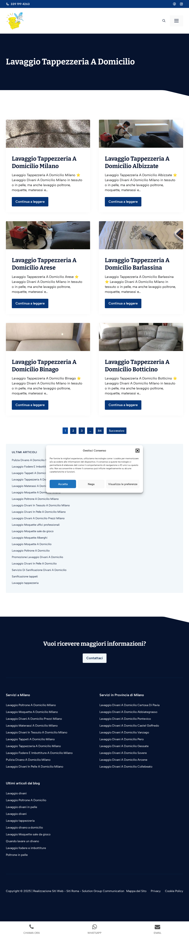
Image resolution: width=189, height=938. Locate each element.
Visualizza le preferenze (122, 484)
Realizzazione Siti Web (48, 891)
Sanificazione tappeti (25, 576)
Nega (91, 484)
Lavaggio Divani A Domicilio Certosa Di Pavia (129, 705)
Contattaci (94, 658)
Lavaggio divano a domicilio (24, 827)
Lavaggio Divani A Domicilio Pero (121, 739)
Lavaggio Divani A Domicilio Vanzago (124, 732)
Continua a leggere (30, 202)
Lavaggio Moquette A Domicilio (31, 544)
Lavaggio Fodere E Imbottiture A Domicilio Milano (43, 466)
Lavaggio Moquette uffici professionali (36, 524)
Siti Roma (72, 891)
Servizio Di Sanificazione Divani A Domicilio (39, 570)
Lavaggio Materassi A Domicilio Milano (36, 486)
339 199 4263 (20, 4)
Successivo (116, 430)
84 (100, 430)
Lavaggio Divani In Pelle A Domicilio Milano (39, 511)
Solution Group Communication (103, 891)
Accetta (63, 484)
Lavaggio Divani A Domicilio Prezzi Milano (38, 518)
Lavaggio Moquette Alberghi (29, 537)
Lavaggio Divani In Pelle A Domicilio (34, 563)
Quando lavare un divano (22, 841)
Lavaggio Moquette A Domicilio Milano (36, 492)
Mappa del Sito (136, 891)
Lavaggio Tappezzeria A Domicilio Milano (37, 479)
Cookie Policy (174, 891)
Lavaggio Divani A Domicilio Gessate (124, 746)
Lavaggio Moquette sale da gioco (33, 531)
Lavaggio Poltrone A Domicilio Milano (35, 499)
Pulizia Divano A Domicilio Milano (33, 460)
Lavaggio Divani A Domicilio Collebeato (125, 766)
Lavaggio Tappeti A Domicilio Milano (35, 473)
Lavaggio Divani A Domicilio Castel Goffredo (129, 725)
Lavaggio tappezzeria (25, 583)
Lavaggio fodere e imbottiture (26, 848)
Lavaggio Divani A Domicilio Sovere (123, 753)
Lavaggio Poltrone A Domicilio (31, 550)
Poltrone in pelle (17, 855)
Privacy (156, 891)
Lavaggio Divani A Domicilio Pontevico (125, 718)
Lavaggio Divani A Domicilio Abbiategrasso (128, 712)
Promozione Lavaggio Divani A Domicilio (37, 557)
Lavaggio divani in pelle (22, 807)
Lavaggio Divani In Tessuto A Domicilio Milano (41, 505)
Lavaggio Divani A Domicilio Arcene (123, 759)
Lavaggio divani (16, 793)
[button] (137, 450)
